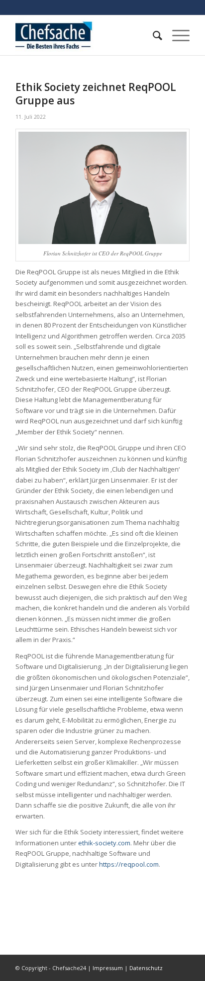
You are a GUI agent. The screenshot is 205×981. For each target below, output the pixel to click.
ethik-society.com (104, 842)
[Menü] (176, 35)
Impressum (108, 968)
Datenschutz (146, 968)
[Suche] (152, 35)
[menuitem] (152, 35)
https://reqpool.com (129, 864)
